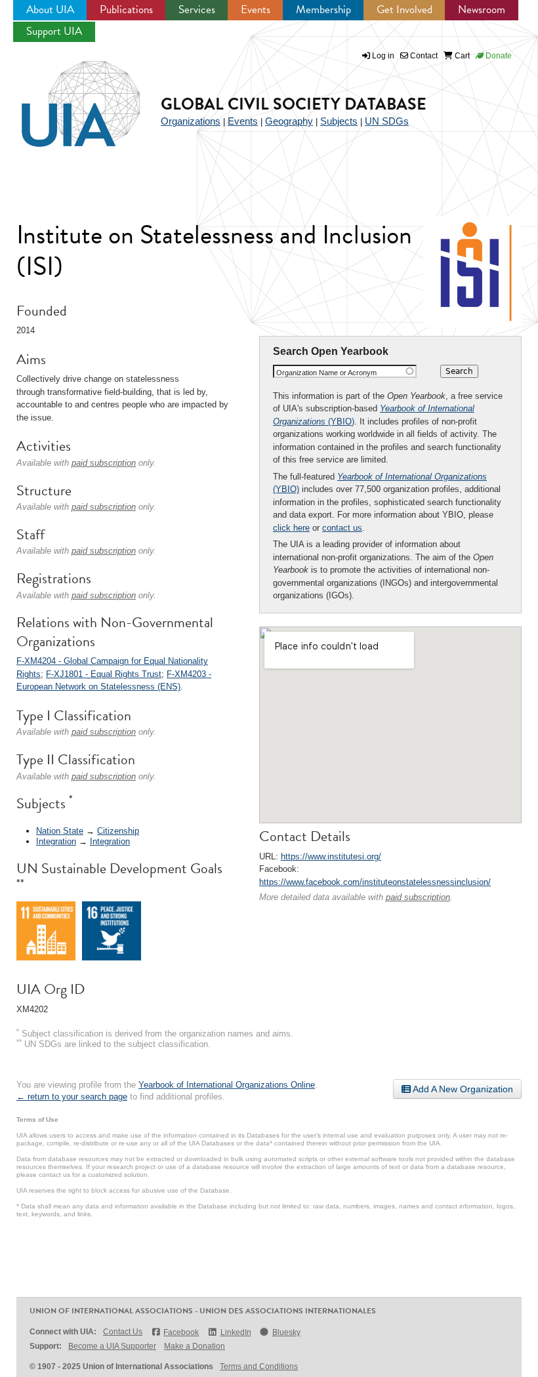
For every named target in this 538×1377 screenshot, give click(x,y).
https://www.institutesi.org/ (331, 856)
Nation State (59, 831)
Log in (383, 55)
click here (291, 528)
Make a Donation (194, 1346)
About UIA (50, 9)
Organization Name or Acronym (326, 373)
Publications (126, 9)
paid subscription (418, 897)
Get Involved (404, 9)
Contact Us (122, 1331)
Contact (423, 55)
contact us (342, 528)
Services (196, 9)
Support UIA (54, 31)
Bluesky (286, 1332)
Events (255, 9)
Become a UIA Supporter (112, 1346)
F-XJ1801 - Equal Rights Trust (103, 674)
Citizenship (118, 831)
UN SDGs (387, 121)
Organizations (190, 121)
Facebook (181, 1332)
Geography (289, 121)
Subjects (339, 121)
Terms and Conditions (259, 1366)
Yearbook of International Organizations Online (226, 1085)
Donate (498, 55)
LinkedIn (235, 1332)
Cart (461, 55)
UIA (65, 96)
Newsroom (481, 9)
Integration (56, 841)
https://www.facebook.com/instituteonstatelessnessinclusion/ (375, 882)
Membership (323, 9)
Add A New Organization (462, 1089)
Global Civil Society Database (293, 104)
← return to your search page (71, 1096)
